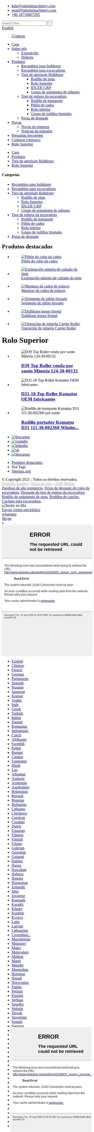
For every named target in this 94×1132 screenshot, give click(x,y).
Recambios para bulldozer (41, 66)
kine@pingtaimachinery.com (33, 6)
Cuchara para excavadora (21, 501)
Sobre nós (19, 49)
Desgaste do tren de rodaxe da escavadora (52, 492)
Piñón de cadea (42, 105)
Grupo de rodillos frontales (51, 114)
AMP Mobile (65, 484)
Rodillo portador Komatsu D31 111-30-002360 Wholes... (50, 425)
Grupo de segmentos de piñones (55, 92)
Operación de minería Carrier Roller (48, 328)
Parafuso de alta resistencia (22, 488)
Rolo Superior (41, 83)
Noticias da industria (36, 131)
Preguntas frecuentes (27, 135)
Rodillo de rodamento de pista (24, 497)
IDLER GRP (41, 88)
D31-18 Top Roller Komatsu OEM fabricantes (49, 396)
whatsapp (9, 514)
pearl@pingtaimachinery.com (34, 10)
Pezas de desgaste (34, 118)
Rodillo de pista (43, 79)
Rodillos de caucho (64, 497)
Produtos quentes (15, 484)
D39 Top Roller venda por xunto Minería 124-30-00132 (49, 368)
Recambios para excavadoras (43, 70)
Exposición (29, 53)
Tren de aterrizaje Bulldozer (42, 75)
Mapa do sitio (41, 484)
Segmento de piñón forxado (42, 303)
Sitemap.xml (21, 471)
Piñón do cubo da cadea (39, 261)
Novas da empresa (35, 127)
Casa (15, 44)
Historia (27, 57)
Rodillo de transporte (47, 101)
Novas (16, 122)
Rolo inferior (40, 109)
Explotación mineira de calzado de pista (51, 278)
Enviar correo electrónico (21, 510)
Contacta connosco (26, 140)
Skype (7, 518)
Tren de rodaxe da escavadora (44, 96)
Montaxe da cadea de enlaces (43, 290)
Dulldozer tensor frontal (39, 316)
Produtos (18, 62)
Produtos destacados (27, 462)
